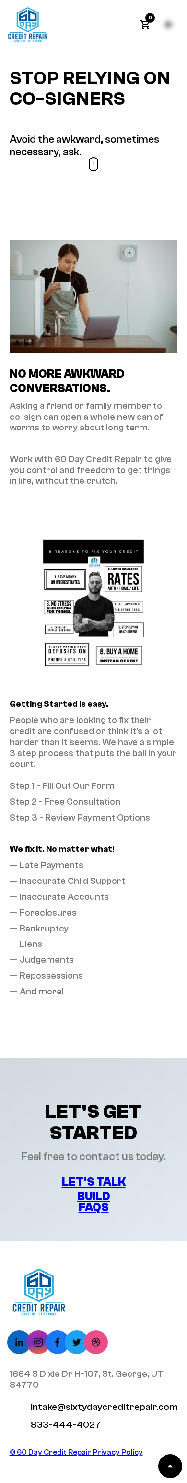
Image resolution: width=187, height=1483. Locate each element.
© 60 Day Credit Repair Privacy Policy (76, 1452)
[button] (145, 24)
